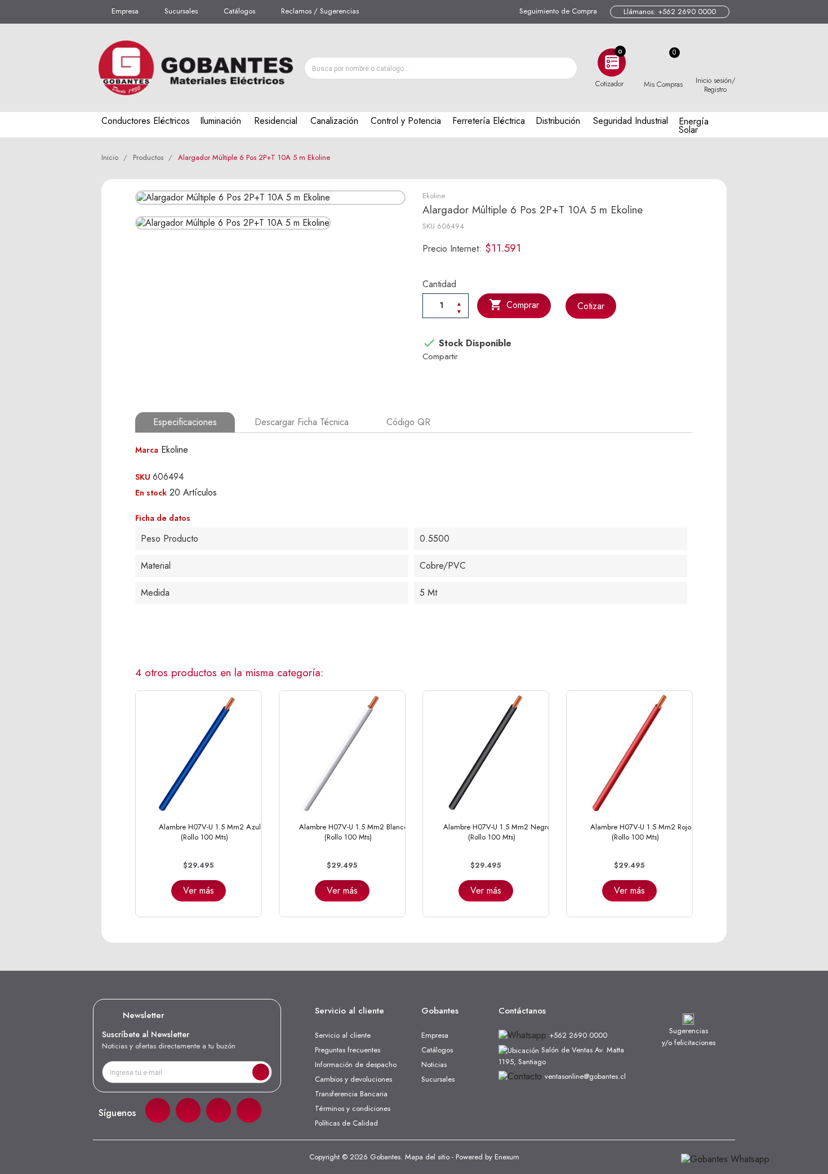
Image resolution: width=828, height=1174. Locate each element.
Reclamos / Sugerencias (320, 11)
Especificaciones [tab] (185, 422)
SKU (428, 226)
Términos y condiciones (352, 1108)
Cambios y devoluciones (353, 1079)
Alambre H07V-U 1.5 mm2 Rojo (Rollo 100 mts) (640, 832)
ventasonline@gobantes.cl (585, 1076)
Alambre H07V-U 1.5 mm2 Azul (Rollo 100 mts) (210, 832)
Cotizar (590, 306)
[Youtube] (249, 1110)
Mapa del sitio (427, 1156)
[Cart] (663, 62)
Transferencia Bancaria (351, 1093)
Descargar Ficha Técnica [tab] (302, 422)
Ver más (198, 890)
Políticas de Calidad (346, 1123)
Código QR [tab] (408, 422)
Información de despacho (356, 1064)
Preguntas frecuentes (347, 1049)
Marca (146, 450)
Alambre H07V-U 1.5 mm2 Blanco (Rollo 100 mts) (353, 832)
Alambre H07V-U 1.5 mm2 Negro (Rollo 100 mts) (497, 832)
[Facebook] (157, 1110)
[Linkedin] (218, 1110)
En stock (151, 492)
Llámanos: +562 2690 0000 (670, 11)
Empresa (125, 11)
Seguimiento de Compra (558, 11)
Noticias (434, 1064)
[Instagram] (188, 1110)
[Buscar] (565, 68)
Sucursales (181, 11)
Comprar (514, 304)
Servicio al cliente (343, 1035)
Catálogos (239, 11)
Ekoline (433, 195)
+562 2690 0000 (578, 1035)
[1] (260, 1072)
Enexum (507, 1156)
